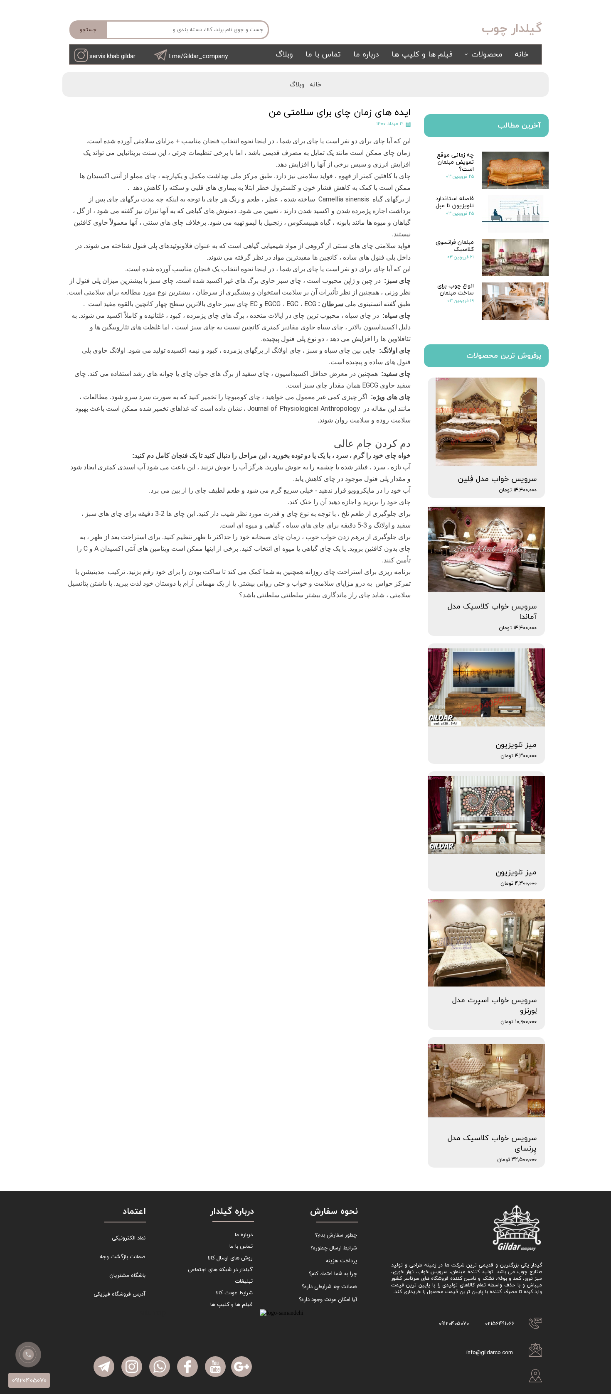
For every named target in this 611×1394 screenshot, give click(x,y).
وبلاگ (284, 54)
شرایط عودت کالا (234, 1293)
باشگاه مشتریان (127, 1275)
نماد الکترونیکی (128, 1238)
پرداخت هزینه (341, 1261)
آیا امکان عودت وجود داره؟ (328, 1299)
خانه (521, 54)
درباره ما (366, 54)
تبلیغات (244, 1281)
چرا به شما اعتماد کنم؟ (333, 1273)
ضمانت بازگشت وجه (122, 1257)
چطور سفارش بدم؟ (336, 1235)
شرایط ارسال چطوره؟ (333, 1248)
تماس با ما (323, 54)
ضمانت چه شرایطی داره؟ (329, 1286)
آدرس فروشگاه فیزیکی (119, 1294)
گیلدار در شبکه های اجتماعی (220, 1270)
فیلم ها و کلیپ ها (422, 54)
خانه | (313, 85)
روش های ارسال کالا (230, 1258)
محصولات (487, 54)
